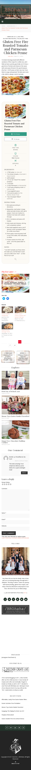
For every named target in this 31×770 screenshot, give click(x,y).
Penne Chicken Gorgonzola (6, 314)
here (25, 592)
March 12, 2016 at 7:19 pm (21, 461)
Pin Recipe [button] (16, 139)
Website (4, 526)
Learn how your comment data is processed (15, 538)
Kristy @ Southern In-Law (17, 458)
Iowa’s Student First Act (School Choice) (13, 718)
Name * (4, 513)
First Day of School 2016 (11, 391)
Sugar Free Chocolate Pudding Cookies (13, 442)
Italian (19, 38)
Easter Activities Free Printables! (11, 703)
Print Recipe (16, 134)
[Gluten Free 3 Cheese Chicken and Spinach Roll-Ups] (20, 309)
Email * (4, 519)
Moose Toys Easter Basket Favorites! (15, 416)
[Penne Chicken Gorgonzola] (7, 309)
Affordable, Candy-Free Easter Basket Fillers (14, 699)
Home (3, 26)
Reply (24, 473)
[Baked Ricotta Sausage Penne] (7, 326)
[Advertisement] (15, 634)
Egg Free (20, 36)
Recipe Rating (6, 482)
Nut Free (25, 38)
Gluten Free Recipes (9, 38)
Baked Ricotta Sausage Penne (6, 331)
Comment (4, 488)
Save (20, 342)
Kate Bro (10, 56)
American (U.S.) (11, 26)
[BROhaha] (15, 9)
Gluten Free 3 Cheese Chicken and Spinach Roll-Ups (20, 315)
